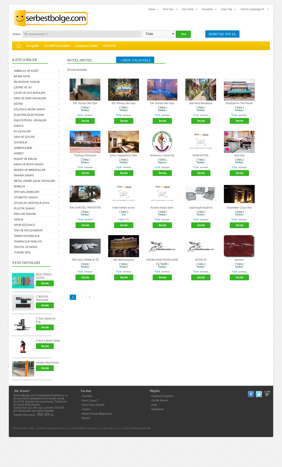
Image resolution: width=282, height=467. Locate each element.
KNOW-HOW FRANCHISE (162, 259)
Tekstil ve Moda (25, 247)
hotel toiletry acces (124, 207)
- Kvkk (153, 404)
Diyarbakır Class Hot (239, 207)
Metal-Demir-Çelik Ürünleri (34, 181)
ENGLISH (109, 45)
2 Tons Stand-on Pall (46, 320)
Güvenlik (20, 142)
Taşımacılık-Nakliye (28, 241)
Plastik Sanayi (24, 208)
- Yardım (85, 409)
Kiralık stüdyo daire (162, 207)
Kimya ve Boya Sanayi (28, 164)
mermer (239, 259)
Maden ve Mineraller (30, 170)
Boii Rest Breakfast (200, 103)
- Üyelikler (86, 396)
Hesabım (207, 9)
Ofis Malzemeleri (26, 192)
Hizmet (19, 153)
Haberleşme (23, 148)
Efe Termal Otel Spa (85, 103)
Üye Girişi (187, 9)
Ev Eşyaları (22, 131)
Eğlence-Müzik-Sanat (29, 109)
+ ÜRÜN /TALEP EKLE (135, 60)
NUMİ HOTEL (201, 155)
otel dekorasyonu (123, 259)
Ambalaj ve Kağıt (26, 70)
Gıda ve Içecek (24, 136)
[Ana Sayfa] (18, 45)
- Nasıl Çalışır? (89, 400)
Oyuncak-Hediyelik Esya (31, 203)
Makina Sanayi (24, 175)
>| (90, 297)
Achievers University (162, 155)
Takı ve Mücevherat (28, 230)
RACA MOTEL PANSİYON (85, 207)
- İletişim (85, 418)
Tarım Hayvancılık (27, 236)
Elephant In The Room (239, 103)
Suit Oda (239, 155)
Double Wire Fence (47, 362)
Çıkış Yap (226, 9)
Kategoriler (32, 45)
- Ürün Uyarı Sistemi (92, 404)
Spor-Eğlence (24, 225)
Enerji (18, 125)
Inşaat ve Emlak (25, 159)
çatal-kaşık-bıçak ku (201, 207)
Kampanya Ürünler (87, 45)
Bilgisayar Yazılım (27, 81)
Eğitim (18, 103)
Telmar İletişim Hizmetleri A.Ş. (86, 428)
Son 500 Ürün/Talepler (57, 45)
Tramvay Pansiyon (85, 155)
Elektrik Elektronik (29, 114)
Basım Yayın (22, 76)
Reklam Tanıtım (25, 214)
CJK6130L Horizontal (42, 298)
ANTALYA (200, 259)
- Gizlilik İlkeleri (159, 400)
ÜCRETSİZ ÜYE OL (222, 34)
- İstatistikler (157, 409)
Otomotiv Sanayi (26, 197)
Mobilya (19, 186)
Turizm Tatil (22, 252)
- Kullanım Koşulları (161, 396)
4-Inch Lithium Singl (48, 340)
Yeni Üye (168, 9)
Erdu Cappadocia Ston (123, 155)
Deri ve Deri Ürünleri (30, 98)
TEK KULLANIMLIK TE (85, 259)
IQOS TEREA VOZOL (44, 276)
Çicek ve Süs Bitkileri (29, 92)
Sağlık (18, 219)
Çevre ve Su (23, 87)
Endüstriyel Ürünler (30, 120)
